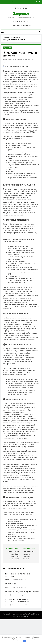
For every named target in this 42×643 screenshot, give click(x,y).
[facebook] (16, 8)
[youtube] (26, 8)
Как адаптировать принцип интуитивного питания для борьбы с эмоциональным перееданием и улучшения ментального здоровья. (18, 2)
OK (24, 641)
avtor (7, 579)
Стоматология (10, 584)
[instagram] (18, 8)
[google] (23, 8)
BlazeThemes (25, 616)
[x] (20, 8)
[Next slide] (39, 2)
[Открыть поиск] (36, 31)
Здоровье (21, 13)
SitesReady (8, 59)
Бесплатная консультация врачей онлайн (22, 591)
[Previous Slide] (36, 2)
